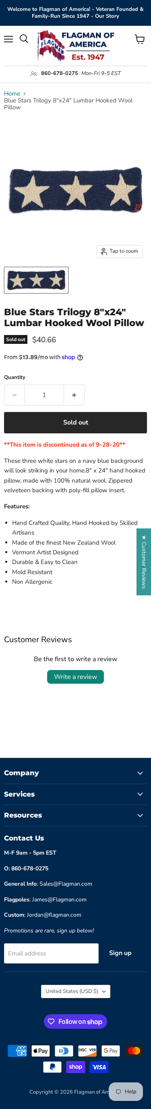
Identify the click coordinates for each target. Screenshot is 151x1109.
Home (12, 93)
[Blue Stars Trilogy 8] (36, 280)
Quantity (14, 378)
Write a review (75, 676)
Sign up (120, 953)
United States (72, 991)
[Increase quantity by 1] (74, 395)
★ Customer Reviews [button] (144, 562)
